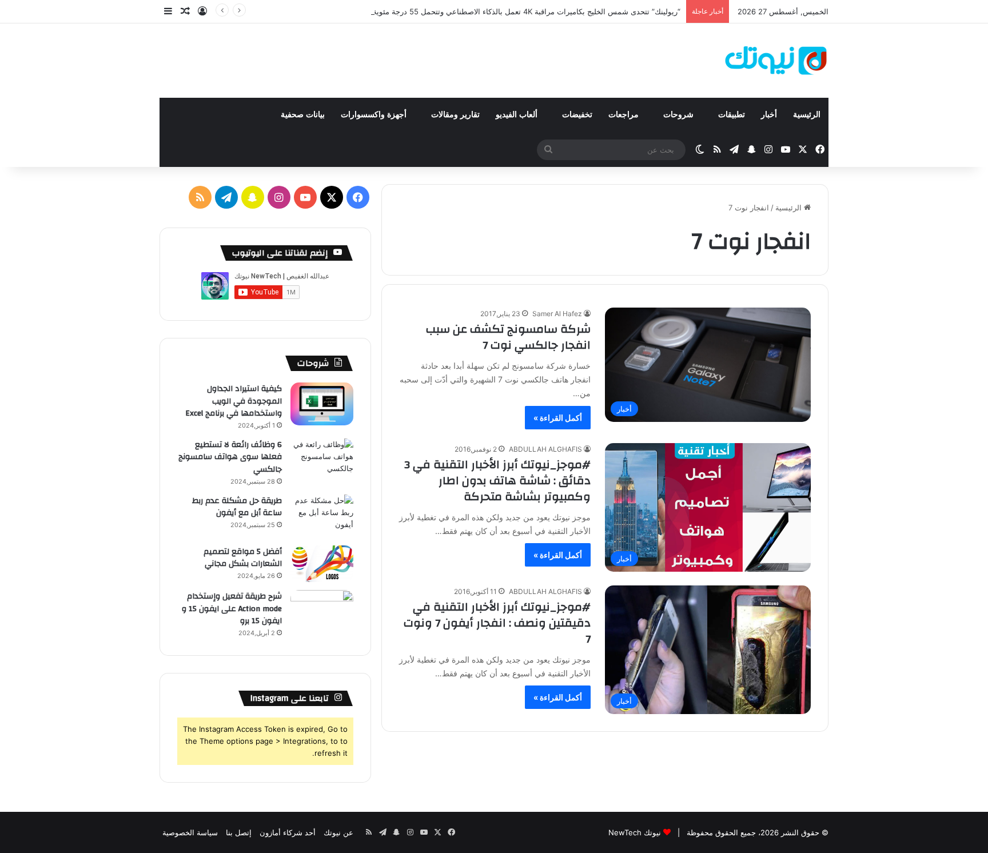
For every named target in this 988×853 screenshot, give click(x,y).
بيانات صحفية (303, 114)
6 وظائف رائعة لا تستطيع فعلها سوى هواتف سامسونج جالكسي (230, 457)
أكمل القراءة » (557, 417)
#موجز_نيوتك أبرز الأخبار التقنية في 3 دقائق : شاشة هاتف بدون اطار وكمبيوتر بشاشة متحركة (497, 480)
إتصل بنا (239, 832)
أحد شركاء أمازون (288, 832)
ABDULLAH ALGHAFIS (545, 449)
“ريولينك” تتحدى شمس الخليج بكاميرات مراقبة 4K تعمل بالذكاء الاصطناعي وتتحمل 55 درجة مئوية (526, 11)
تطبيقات (731, 114)
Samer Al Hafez (557, 313)
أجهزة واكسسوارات (375, 114)
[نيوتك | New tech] (776, 60)
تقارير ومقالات (455, 114)
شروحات (679, 114)
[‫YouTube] (305, 197)
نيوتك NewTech (634, 832)
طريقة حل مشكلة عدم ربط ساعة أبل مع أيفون (237, 507)
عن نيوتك (338, 832)
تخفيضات (577, 114)
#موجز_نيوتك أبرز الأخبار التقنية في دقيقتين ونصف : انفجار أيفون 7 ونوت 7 (497, 622)
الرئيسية (806, 114)
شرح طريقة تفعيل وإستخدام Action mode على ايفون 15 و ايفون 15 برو (232, 608)
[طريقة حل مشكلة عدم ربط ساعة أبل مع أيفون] (321, 516)
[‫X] (331, 197)
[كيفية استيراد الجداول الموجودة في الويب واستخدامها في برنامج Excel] (321, 403)
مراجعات (624, 114)
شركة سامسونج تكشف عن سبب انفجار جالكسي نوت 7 (508, 337)
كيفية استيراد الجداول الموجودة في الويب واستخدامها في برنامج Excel (233, 401)
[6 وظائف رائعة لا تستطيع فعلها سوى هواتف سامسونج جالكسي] (321, 460)
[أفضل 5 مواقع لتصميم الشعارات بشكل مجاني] (321, 564)
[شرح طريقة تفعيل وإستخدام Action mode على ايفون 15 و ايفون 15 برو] (321, 611)
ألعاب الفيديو (518, 114)
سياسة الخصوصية (190, 832)
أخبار (769, 114)
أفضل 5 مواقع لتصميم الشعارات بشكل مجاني (243, 558)
